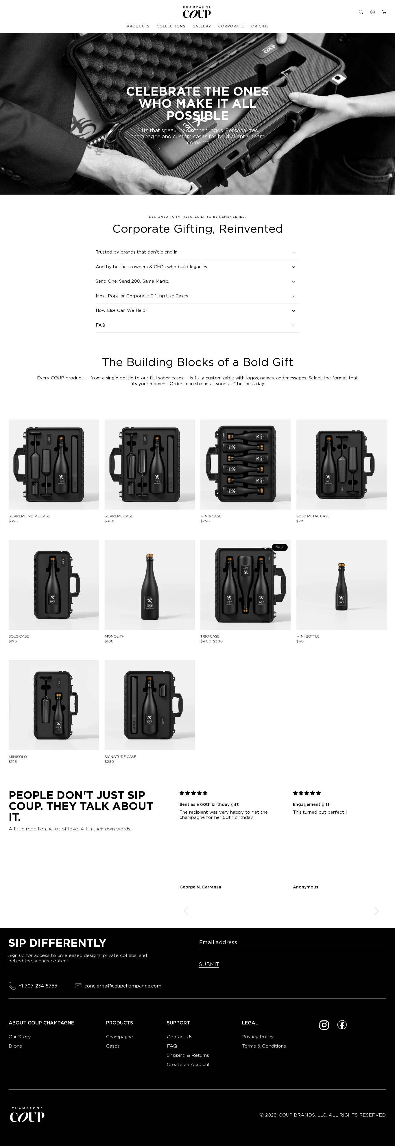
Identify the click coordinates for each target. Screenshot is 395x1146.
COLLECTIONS (171, 26)
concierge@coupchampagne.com (122, 985)
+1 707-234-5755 (38, 986)
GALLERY (202, 26)
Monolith (115, 636)
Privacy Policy (258, 1036)
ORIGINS (260, 26)
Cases (113, 1046)
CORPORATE (231, 26)
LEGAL (250, 1023)
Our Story (20, 1036)
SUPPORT (178, 1023)
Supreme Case (119, 516)
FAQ (172, 1046)
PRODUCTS (138, 26)
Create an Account (188, 1064)
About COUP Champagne (41, 1023)
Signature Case (120, 757)
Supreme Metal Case (29, 516)
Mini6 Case (210, 516)
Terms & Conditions (264, 1046)
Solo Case (19, 636)
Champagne (120, 1036)
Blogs (15, 1046)
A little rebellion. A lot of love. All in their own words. (70, 829)
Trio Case (209, 636)
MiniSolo (18, 757)
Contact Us (179, 1036)
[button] (361, 12)
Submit (209, 964)
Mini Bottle (308, 636)
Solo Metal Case (313, 516)
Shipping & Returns (188, 1055)
